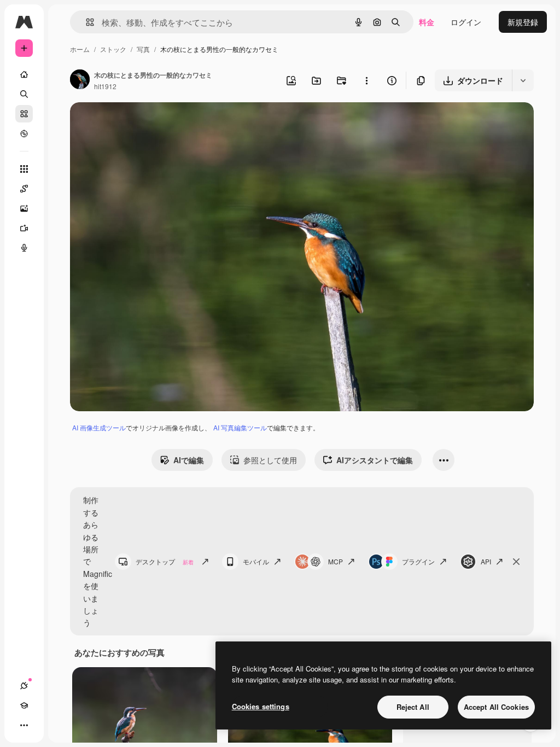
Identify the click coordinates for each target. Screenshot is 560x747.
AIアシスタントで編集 (374, 459)
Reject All (412, 707)
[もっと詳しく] (24, 133)
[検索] (24, 94)
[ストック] (24, 113)
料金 (426, 21)
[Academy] (24, 705)
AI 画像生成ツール (99, 427)
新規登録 (523, 21)
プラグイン (418, 561)
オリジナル (145, 123)
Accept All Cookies (496, 707)
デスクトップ (165, 561)
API (486, 561)
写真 (143, 49)
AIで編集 (188, 459)
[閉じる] (516, 561)
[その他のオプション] (366, 80)
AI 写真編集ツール (240, 427)
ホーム (80, 49)
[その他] (24, 725)
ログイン (466, 21)
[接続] (24, 686)
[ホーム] (24, 74)
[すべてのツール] (24, 169)
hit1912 (105, 86)
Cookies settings (260, 706)
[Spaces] (24, 188)
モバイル (256, 561)
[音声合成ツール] (24, 247)
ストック (113, 49)
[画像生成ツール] (24, 208)
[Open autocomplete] (86, 22)
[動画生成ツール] (24, 228)
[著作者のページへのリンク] (80, 80)
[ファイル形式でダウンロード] (523, 80)
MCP (335, 561)
